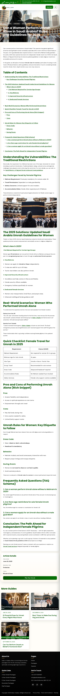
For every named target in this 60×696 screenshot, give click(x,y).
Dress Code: (11, 126)
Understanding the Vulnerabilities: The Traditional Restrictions (26, 77)
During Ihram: (11, 132)
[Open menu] (55, 7)
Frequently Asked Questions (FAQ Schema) (20, 137)
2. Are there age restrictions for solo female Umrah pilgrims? (28, 143)
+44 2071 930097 (36, 674)
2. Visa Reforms (13, 93)
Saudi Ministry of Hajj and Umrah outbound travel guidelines (24, 170)
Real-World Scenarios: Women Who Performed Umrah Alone (25, 106)
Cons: (8, 118)
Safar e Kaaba (36, 318)
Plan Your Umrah (30, 578)
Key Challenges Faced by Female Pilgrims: (21, 79)
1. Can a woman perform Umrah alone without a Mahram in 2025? (29, 140)
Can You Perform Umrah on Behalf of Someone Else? (13, 646)
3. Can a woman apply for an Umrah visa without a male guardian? (29, 146)
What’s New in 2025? (14, 87)
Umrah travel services (10, 546)
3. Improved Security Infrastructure (20, 96)
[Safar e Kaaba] (8, 7)
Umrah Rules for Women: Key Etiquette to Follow (21, 123)
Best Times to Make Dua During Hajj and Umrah (44, 616)
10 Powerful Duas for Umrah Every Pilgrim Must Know (13, 616)
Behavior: (10, 129)
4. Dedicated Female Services (18, 99)
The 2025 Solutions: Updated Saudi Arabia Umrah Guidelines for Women (30, 84)
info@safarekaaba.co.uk (38, 677)
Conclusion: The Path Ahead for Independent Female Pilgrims (26, 151)
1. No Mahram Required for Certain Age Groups (24, 89)
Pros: (8, 115)
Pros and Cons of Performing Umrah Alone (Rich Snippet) (24, 112)
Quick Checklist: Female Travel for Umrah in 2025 (22, 109)
